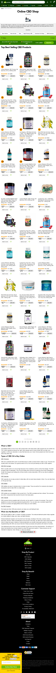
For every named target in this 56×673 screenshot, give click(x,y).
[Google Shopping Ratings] (28, 616)
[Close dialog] (20, 654)
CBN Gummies (50, 33)
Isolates (40, 5)
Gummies (26, 5)
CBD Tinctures (5, 459)
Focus (28, 580)
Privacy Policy (28, 606)
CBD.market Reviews (28, 637)
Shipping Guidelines (28, 597)
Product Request (28, 595)
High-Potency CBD (28, 33)
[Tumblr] (35, 612)
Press (28, 641)
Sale (20, 33)
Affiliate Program (28, 630)
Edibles (19, 5)
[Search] (13, 2)
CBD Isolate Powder (6, 490)
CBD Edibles (4, 483)
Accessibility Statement (28, 608)
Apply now (48, 42)
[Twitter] (24, 612)
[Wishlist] (50, 2)
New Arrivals (13, 33)
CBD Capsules (4, 476)
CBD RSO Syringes (6, 466)
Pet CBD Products (6, 506)
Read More (28, 29)
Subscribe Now (11, 667)
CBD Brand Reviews (28, 635)
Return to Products (28, 532)
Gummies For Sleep (39, 33)
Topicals (33, 5)
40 (36, 441)
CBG (52, 5)
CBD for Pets (28, 565)
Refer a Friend (28, 632)
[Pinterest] (26, 612)
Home (2, 8)
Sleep (28, 574)
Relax (28, 578)
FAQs (28, 602)
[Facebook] (21, 612)
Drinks (46, 5)
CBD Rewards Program (28, 628)
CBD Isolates (28, 567)
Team (28, 626)
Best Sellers (5, 33)
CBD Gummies (28, 561)
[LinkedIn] (32, 612)
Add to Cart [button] (5, 79)
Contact (28, 643)
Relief (28, 576)
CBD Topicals (4, 497)
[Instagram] (29, 612)
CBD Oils (5, 5)
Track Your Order (28, 591)
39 (33, 441)
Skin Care (28, 585)
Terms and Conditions (28, 604)
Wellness (28, 582)
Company (28, 624)
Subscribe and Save (28, 593)
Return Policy (28, 600)
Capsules (12, 5)
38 (30, 441)
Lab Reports (28, 639)
